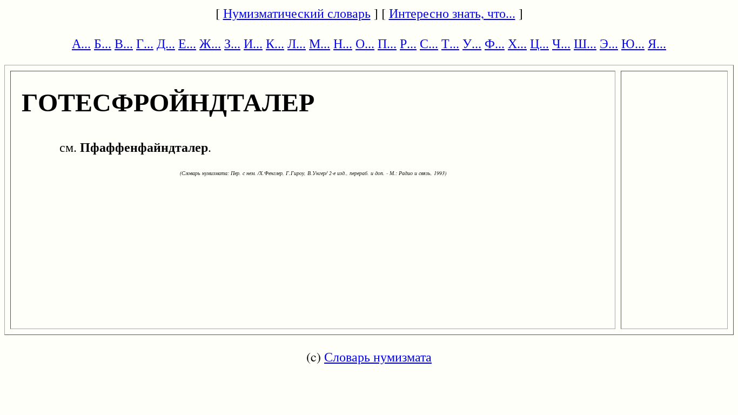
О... (364, 43)
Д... (166, 43)
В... (124, 43)
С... (429, 43)
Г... (144, 43)
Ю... (633, 43)
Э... (609, 43)
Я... (657, 43)
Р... (408, 43)
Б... (102, 43)
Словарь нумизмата (378, 356)
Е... (187, 43)
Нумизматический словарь (297, 13)
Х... (517, 43)
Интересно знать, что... (452, 13)
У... (471, 43)
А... (81, 43)
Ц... (539, 43)
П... (387, 43)
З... (232, 43)
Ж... (210, 43)
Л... (296, 43)
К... (275, 43)
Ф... (495, 43)
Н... (342, 43)
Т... (450, 43)
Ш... (585, 43)
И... (253, 43)
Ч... (561, 43)
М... (319, 43)
